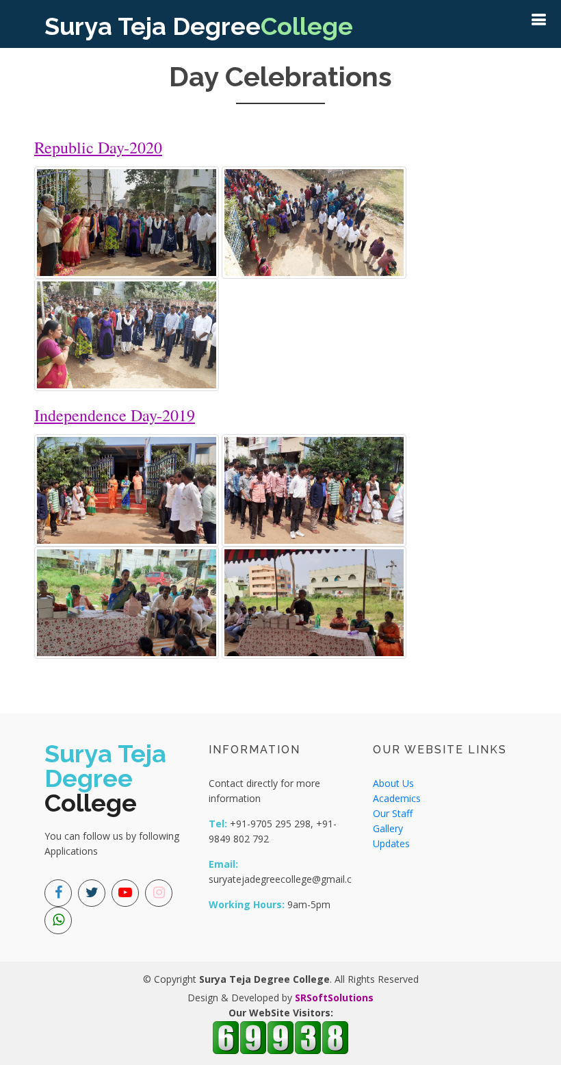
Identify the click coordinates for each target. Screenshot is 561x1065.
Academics (397, 798)
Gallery (388, 828)
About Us (393, 783)
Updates (391, 843)
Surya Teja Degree (198, 26)
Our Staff (393, 813)
